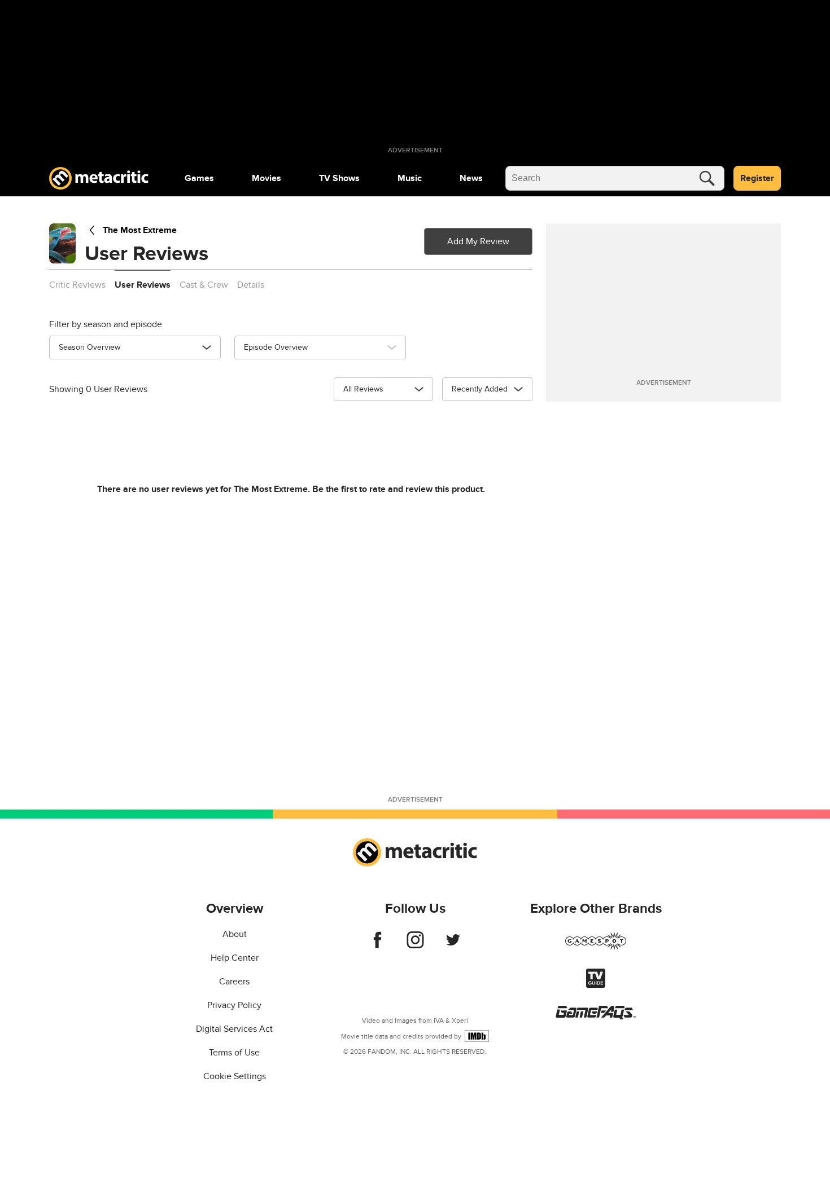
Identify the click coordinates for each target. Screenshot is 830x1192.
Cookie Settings (234, 1076)
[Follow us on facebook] (377, 945)
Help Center (235, 958)
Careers (234, 981)
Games (199, 178)
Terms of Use (234, 1052)
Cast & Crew (204, 285)
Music (409, 178)
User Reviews (143, 285)
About (234, 934)
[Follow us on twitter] (453, 945)
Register (757, 178)
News (471, 178)
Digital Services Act (234, 1029)
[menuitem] (199, 178)
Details (250, 285)
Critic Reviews (77, 285)
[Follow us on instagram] (415, 945)
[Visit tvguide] (595, 985)
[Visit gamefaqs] (595, 1016)
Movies (266, 178)
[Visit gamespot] (595, 947)
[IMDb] (477, 1036)
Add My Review (478, 241)
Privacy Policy (234, 1005)
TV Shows (339, 178)
